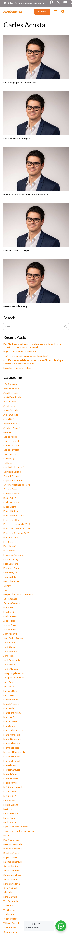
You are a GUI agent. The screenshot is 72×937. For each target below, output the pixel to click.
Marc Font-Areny (12, 712)
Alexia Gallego (10, 414)
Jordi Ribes (9, 655)
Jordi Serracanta (11, 660)
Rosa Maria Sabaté (12, 848)
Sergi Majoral (10, 888)
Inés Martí (8, 611)
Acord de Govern (12, 388)
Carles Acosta (10, 436)
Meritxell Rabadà (12, 756)
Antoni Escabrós (11, 423)
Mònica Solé (9, 796)
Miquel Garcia (10, 778)
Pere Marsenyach (12, 844)
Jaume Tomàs (10, 629)
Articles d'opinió (11, 427)
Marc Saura (9, 725)
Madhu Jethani (11, 699)
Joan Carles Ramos (13, 638)
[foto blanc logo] (12, 12)
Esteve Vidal (9, 550)
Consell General (11, 476)
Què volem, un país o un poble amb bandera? (25, 355)
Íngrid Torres (10, 616)
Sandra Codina (10, 866)
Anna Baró (8, 419)
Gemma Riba (10, 576)
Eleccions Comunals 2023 (16, 528)
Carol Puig (8, 458)
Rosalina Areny (11, 852)
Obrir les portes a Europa (16, 250)
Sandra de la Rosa (12, 874)
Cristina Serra (10, 489)
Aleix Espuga (9, 401)
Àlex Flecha (9, 405)
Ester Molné (9, 546)
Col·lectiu (8, 462)
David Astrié (9, 498)
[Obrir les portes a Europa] (36, 225)
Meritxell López (11, 747)
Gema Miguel (10, 572)
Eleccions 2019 (11, 519)
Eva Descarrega (11, 559)
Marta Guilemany (12, 738)
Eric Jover (8, 541)
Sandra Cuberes (11, 870)
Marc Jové (8, 717)
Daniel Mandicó (11, 493)
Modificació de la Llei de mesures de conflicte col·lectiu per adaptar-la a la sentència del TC (33, 362)
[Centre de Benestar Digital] (36, 113)
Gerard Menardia (12, 581)
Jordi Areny (9, 642)
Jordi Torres (9, 664)
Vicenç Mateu (10, 918)
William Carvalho (12, 923)
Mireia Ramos (10, 782)
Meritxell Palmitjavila (14, 752)
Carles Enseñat (11, 440)
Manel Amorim (11, 703)
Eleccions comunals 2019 (16, 524)
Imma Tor (8, 607)
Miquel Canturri (11, 769)
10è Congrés (10, 384)
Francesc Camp (11, 568)
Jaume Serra (9, 625)
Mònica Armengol (12, 787)
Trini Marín (9, 914)
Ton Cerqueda (10, 901)
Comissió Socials (12, 471)
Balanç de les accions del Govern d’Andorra (25, 194)
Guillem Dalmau (11, 603)
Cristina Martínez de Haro (16, 484)
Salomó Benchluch (13, 861)
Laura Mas (8, 695)
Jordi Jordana (10, 651)
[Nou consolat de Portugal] (36, 281)
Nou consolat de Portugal (16, 306)
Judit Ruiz (8, 682)
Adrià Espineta (10, 392)
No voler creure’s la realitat (17, 367)
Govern (7, 585)
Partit (6, 835)
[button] (55, 12)
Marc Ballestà (10, 708)
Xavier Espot (9, 927)
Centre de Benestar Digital (17, 138)
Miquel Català (10, 774)
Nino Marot (9, 800)
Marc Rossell (10, 721)
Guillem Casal (10, 598)
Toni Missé (9, 910)
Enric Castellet (10, 537)
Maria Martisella (11, 734)
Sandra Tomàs (10, 879)
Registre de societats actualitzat (19, 351)
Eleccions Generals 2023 (16, 533)
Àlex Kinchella (10, 410)
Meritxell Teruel (11, 760)
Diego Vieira (9, 506)
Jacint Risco (9, 620)
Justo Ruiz (8, 686)
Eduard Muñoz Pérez (14, 515)
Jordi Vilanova (10, 668)
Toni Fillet (8, 905)
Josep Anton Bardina (14, 677)
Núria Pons (9, 817)
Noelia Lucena (10, 804)
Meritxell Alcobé (11, 743)
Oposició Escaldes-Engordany (18, 831)
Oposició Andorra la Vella (16, 826)
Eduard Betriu (10, 511)
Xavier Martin (10, 931)
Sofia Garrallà (10, 896)
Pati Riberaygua (11, 839)
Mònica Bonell (10, 791)
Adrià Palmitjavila (12, 397)
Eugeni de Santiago (13, 554)
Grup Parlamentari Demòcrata (18, 594)
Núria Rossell (10, 822)
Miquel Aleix (9, 765)
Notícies (7, 809)
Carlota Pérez (10, 454)
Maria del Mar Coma (13, 730)
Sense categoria (11, 883)
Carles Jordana (11, 445)
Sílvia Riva (8, 892)
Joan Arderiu (10, 633)
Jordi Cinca (9, 647)
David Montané (11, 502)
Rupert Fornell (10, 857)
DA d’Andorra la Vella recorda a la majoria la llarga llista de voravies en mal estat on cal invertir (32, 346)
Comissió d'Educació (14, 467)
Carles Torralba (11, 449)
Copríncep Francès (13, 480)
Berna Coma (9, 432)
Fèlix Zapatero (10, 563)
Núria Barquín (10, 813)
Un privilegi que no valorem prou (20, 82)
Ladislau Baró (10, 690)
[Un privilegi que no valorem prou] (36, 57)
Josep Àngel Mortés (13, 673)
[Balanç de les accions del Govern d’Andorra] (36, 169)
